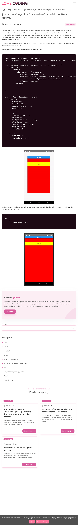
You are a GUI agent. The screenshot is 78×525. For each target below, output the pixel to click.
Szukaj (4, 324)
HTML (6, 347)
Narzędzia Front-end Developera (15, 363)
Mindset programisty (11, 359)
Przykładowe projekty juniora (14, 372)
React (6, 376)
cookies (73, 518)
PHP (5, 367)
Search (73, 328)
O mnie (10, 311)
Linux (6, 355)
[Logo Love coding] (15, 3)
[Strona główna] (4, 10)
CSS (5, 342)
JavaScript (7, 351)
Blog (9, 10)
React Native (17, 10)
